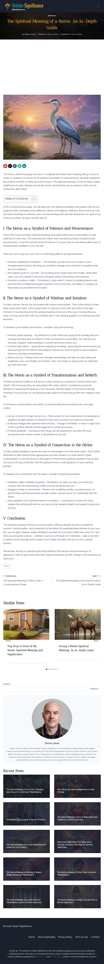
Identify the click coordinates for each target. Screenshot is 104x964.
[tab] (46, 669)
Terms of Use (41, 956)
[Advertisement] (52, 69)
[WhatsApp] (19, 166)
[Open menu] (98, 6)
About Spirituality (46, 937)
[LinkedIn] (24, 166)
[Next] (95, 638)
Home (31, 937)
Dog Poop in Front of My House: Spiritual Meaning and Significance (25, 650)
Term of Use (81, 937)
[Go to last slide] (8, 638)
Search (7, 684)
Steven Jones (30, 34)
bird (6, 566)
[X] (10, 166)
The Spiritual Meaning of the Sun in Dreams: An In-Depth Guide (78, 580)
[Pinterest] (5, 166)
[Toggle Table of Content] (32, 199)
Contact (95, 937)
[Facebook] (15, 166)
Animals (52, 16)
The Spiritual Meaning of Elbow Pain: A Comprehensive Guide (23, 580)
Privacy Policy (65, 937)
